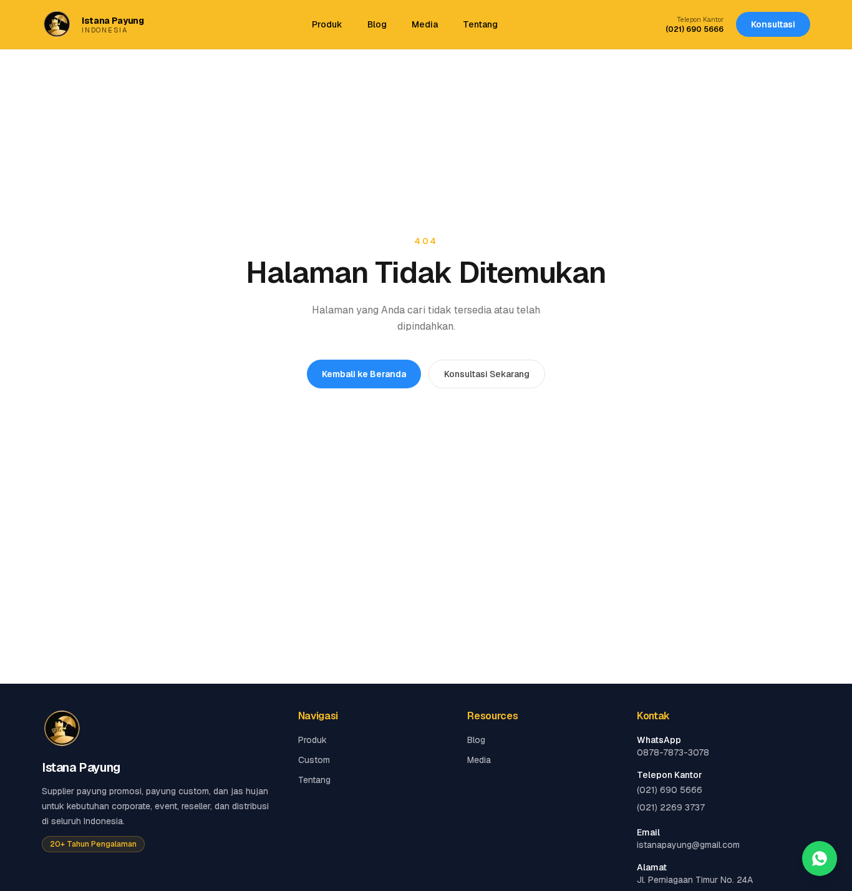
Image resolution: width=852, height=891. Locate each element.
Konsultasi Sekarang (487, 374)
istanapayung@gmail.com (688, 844)
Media (425, 24)
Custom (314, 759)
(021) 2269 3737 (671, 807)
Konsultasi (773, 24)
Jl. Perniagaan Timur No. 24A (695, 879)
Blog (377, 24)
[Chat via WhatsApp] (819, 858)
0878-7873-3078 (673, 752)
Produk (327, 24)
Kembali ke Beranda (364, 374)
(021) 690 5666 (695, 29)
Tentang (480, 24)
